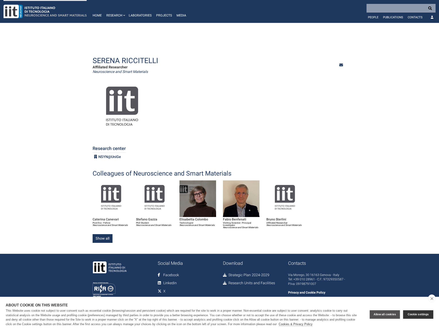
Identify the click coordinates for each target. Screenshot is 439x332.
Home (97, 15)
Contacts (415, 17)
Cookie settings (418, 314)
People (373, 17)
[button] (115, 11)
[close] (432, 298)
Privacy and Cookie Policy (306, 292)
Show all (103, 238)
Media (181, 15)
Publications (393, 17)
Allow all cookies (385, 314)
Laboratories (140, 15)
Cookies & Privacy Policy (296, 324)
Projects (164, 15)
